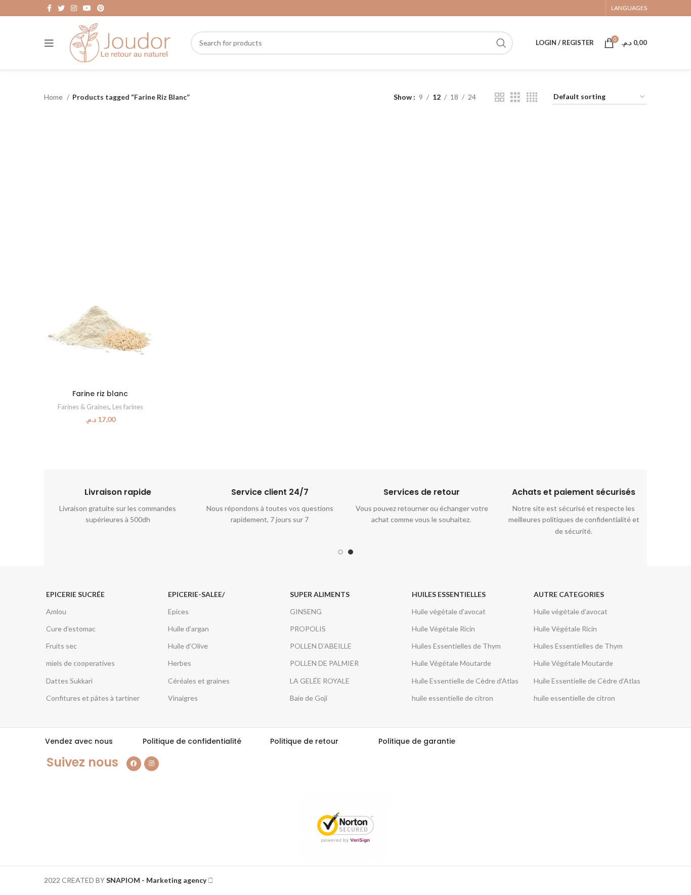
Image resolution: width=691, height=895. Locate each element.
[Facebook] (133, 763)
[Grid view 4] (532, 97)
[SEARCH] (501, 43)
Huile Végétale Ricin (443, 628)
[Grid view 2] (499, 97)
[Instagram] (151, 763)
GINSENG (306, 611)
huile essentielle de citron (452, 698)
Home (54, 97)
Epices (178, 611)
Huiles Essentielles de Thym (456, 646)
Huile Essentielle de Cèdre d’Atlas (465, 680)
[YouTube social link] (87, 8)
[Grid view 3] (515, 97)
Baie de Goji (308, 698)
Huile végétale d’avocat (449, 611)
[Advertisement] (345, 191)
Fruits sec (61, 646)
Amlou (56, 611)
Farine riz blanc (100, 394)
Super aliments (320, 594)
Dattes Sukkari (69, 680)
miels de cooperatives (80, 663)
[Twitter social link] (61, 8)
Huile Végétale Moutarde (451, 663)
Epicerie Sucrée (75, 594)
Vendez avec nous (79, 741)
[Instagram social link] (74, 8)
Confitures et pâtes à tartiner (93, 698)
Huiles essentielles (449, 594)
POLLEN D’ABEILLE (321, 646)
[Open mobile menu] (49, 43)
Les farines (127, 407)
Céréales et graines (199, 680)
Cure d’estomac (71, 628)
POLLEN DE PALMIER (324, 663)
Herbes (179, 663)
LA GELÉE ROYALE (320, 680)
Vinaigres (183, 698)
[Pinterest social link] (100, 8)
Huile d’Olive (188, 646)
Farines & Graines (83, 407)
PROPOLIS (308, 628)
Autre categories (569, 594)
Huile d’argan (188, 628)
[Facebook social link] (49, 8)
